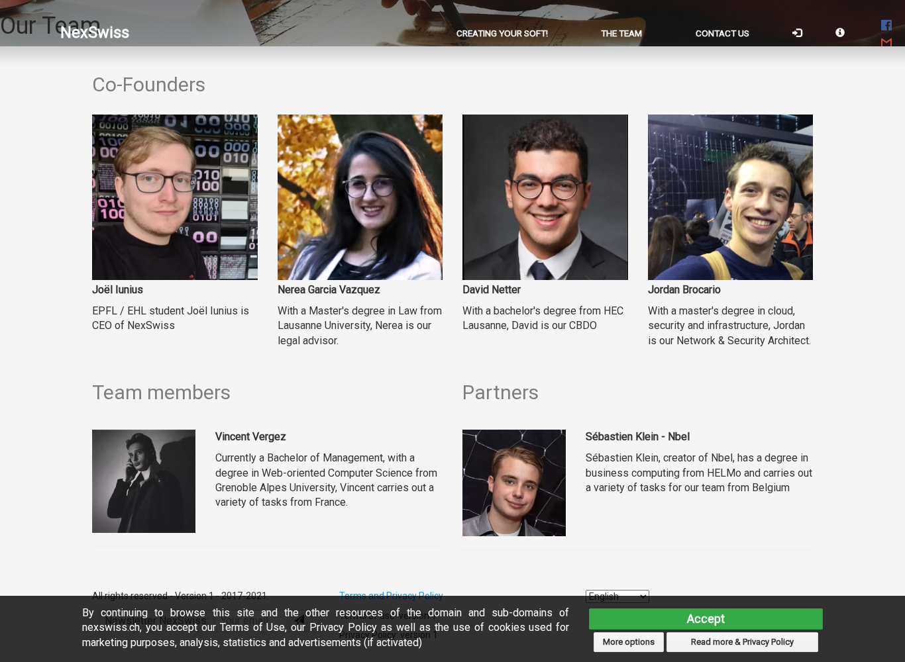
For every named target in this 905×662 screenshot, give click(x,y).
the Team (621, 33)
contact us (722, 33)
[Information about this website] (840, 33)
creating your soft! (502, 33)
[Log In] (797, 33)
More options (629, 642)
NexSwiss (94, 32)
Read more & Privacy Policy (742, 642)
